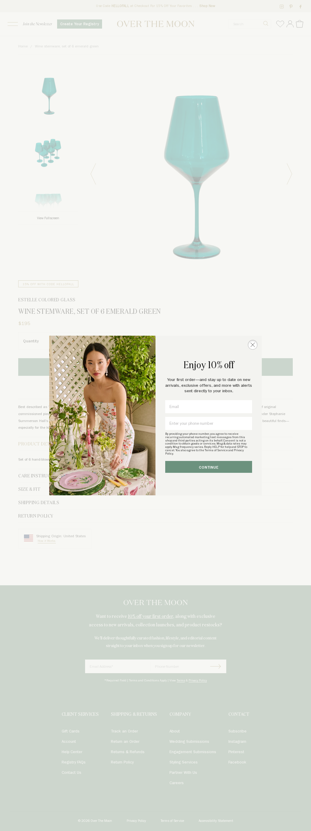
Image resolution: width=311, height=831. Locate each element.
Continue (209, 467)
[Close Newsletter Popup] (253, 345)
